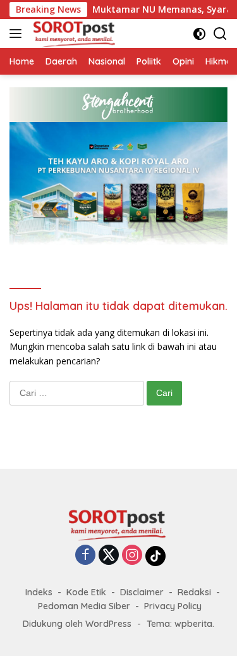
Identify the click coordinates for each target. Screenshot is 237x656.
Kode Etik (86, 592)
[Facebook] (85, 556)
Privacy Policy (173, 606)
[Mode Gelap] (199, 33)
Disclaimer (142, 592)
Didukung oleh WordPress (77, 623)
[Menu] (18, 33)
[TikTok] (155, 556)
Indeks (38, 592)
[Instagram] (132, 556)
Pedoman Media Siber (84, 606)
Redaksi (194, 592)
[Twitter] (109, 556)
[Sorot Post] (73, 33)
